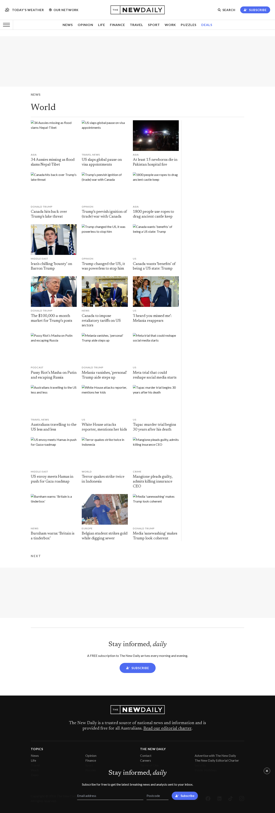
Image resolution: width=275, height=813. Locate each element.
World (43, 107)
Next (36, 556)
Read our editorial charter (167, 728)
